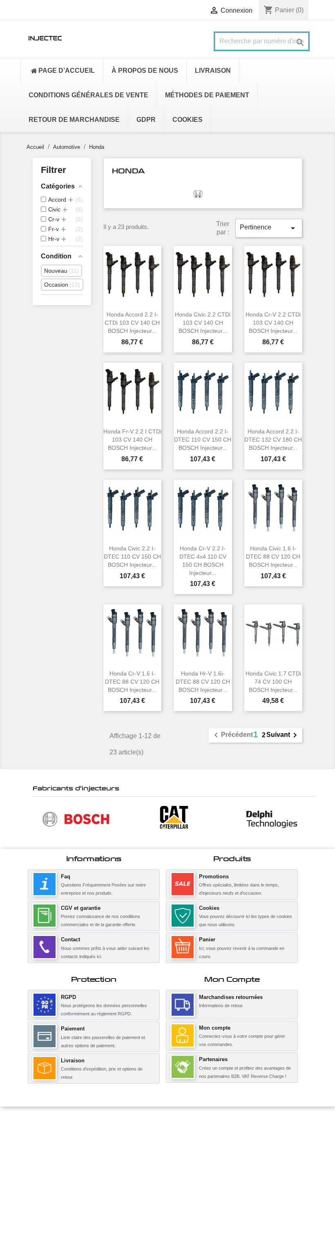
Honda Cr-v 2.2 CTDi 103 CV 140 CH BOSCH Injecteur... (273, 322)
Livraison (73, 1060)
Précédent (232, 735)
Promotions (214, 876)
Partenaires (213, 1059)
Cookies (209, 908)
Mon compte (214, 1028)
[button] (37, 818)
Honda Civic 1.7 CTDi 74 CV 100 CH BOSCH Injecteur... (273, 681)
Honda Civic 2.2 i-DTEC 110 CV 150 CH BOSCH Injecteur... (132, 556)
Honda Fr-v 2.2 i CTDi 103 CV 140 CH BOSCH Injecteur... (132, 439)
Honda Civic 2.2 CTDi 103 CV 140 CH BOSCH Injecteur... (202, 322)
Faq (65, 876)
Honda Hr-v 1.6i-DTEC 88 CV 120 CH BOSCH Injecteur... (203, 681)
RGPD (68, 997)
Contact (70, 939)
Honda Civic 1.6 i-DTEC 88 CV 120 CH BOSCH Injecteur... (273, 556)
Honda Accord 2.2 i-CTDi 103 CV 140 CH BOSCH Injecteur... (132, 322)
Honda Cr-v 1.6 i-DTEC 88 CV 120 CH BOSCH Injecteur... (132, 681)
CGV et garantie (80, 908)
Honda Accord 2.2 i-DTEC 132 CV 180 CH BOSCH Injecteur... (273, 439)
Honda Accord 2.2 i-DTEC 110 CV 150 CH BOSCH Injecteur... (202, 439)
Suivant (283, 735)
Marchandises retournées (231, 997)
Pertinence (269, 228)
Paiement (73, 1029)
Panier (207, 939)
